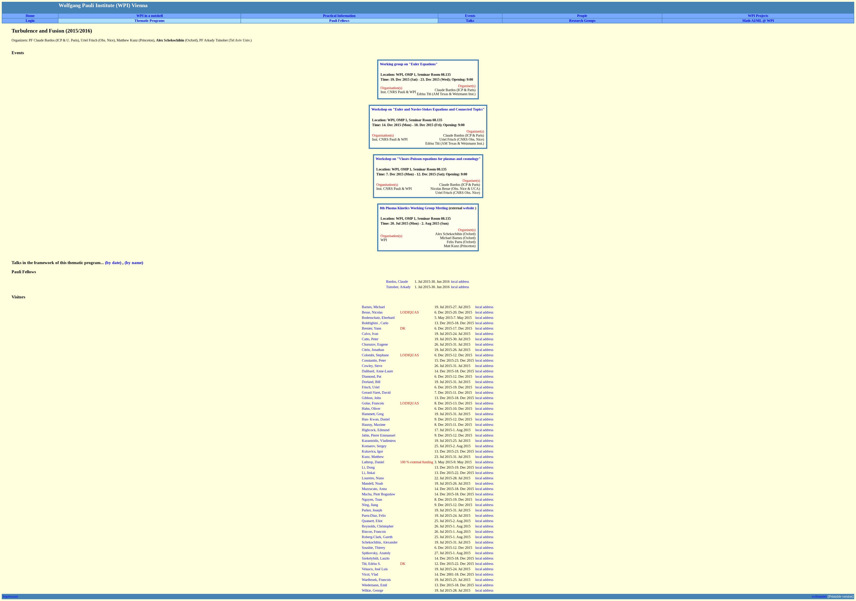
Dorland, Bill (371, 382)
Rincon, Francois (374, 531)
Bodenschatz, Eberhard (378, 318)
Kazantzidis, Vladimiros (379, 441)
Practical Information (339, 16)
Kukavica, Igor (372, 451)
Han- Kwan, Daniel (376, 419)
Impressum (10, 596)
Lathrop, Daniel (373, 462)
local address (460, 281)
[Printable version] (841, 596)
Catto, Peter (370, 339)
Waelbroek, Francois (376, 580)
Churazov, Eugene (375, 344)
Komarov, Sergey (374, 446)
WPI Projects (758, 16)
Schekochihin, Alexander (379, 542)
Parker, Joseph (372, 510)
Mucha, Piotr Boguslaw (378, 494)
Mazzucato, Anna (374, 489)
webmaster (819, 596)
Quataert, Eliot (372, 521)
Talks (470, 21)
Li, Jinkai (368, 473)
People (582, 16)
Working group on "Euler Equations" (409, 64)
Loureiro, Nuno (373, 478)
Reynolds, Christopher (377, 526)
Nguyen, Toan (372, 499)
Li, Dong (368, 467)
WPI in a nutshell (149, 16)
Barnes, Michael (373, 307)
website (469, 208)
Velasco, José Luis (375, 569)
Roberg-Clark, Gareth (377, 537)
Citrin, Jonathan (373, 350)
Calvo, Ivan (370, 334)
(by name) (134, 262)
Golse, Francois (373, 403)
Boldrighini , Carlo (375, 323)
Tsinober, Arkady (398, 287)
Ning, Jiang (370, 505)
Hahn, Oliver (371, 408)
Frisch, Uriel (370, 387)
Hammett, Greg (373, 414)
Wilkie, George (372, 590)
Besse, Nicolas (372, 312)
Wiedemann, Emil (374, 585)
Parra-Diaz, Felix (374, 515)
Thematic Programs (149, 21)
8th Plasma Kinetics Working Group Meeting (414, 208)
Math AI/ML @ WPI (758, 21)
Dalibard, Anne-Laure (377, 371)
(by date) (113, 262)
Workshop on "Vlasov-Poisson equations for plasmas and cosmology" (428, 159)
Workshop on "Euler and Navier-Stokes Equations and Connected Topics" (428, 109)
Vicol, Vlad (370, 574)
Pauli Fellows (339, 21)
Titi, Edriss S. (371, 564)
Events (470, 16)
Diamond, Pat (371, 376)
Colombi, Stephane (375, 355)
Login (30, 21)
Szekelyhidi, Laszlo (375, 558)
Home (30, 16)
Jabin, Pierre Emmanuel (378, 435)
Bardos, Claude (397, 281)
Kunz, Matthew (373, 457)
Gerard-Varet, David (376, 392)
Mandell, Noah (372, 483)
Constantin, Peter (374, 360)
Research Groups (582, 21)
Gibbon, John (371, 398)
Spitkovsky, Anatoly (376, 553)
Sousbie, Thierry (373, 548)
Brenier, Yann (371, 328)
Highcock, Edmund (375, 430)
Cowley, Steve (372, 366)
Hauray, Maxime (373, 425)
